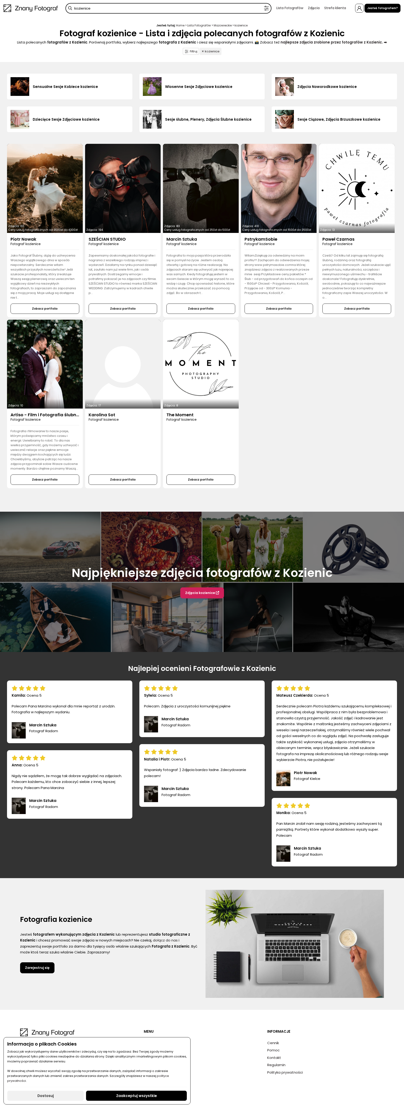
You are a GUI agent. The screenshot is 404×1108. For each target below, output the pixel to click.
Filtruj (193, 51)
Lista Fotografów (289, 8)
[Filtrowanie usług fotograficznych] (266, 8)
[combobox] (168, 8)
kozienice (241, 25)
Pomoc (273, 1050)
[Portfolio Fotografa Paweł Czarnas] (357, 188)
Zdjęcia (314, 8)
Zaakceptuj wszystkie (136, 1095)
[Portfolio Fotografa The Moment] (201, 364)
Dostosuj (45, 1095)
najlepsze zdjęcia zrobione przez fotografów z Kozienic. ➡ (334, 42)
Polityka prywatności (285, 1072)
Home (180, 25)
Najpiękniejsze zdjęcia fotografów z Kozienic (202, 573)
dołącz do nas (165, 940)
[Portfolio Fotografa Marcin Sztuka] (201, 188)
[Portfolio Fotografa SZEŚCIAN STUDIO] (123, 188)
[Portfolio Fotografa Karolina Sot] (123, 364)
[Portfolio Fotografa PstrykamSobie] (279, 188)
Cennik (273, 1042)
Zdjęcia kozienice (200, 592)
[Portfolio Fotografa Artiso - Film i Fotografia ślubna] (45, 364)
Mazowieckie (223, 25)
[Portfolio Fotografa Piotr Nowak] (45, 188)
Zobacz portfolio (45, 309)
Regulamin (276, 1064)
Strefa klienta (335, 8)
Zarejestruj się (37, 967)
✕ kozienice (211, 51)
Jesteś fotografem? (382, 8)
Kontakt (274, 1057)
